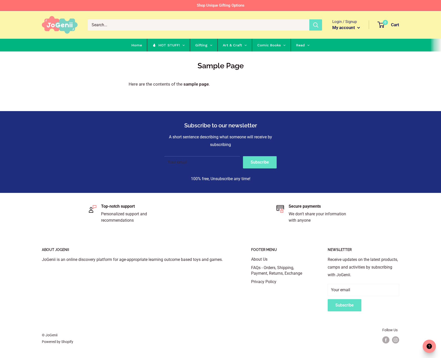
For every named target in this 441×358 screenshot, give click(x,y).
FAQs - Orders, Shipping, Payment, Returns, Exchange (276, 270)
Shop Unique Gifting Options (220, 5)
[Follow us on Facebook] (385, 339)
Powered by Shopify (57, 342)
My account (344, 27)
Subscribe (260, 162)
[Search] (315, 25)
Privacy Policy (263, 281)
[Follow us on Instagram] (395, 339)
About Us (259, 259)
